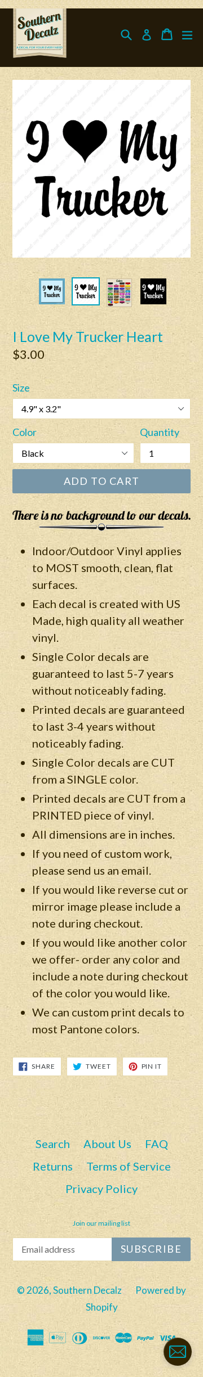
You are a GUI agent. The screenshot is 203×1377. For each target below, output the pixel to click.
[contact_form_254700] (178, 1352)
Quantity (159, 432)
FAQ (156, 1143)
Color (24, 432)
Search (53, 1143)
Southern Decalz (87, 1290)
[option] (52, 291)
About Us (107, 1143)
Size (21, 387)
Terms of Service (128, 1166)
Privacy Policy (101, 1188)
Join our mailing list (101, 1223)
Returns (53, 1166)
